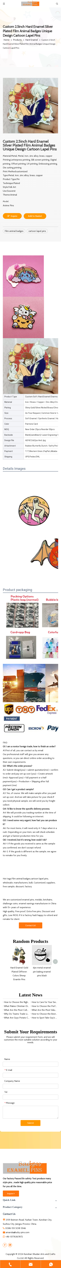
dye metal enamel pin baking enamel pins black (42, 971)
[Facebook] (5, 1245)
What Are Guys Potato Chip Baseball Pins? (16, 1017)
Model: (6, 201)
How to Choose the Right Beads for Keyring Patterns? (16, 1002)
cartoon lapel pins (37, 231)
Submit (30, 1123)
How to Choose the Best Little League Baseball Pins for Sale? (44, 1013)
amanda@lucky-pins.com (17, 1232)
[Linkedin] (10, 1245)
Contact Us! (30, 925)
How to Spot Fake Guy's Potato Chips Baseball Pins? (44, 1017)
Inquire (14, 216)
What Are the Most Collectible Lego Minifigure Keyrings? (16, 1010)
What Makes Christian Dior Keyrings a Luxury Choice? (16, 1006)
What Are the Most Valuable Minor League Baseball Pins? (44, 1010)
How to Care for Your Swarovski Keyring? (44, 1002)
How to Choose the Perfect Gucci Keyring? (44, 1006)
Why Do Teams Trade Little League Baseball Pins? (16, 1013)
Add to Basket (35, 216)
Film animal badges (14, 231)
